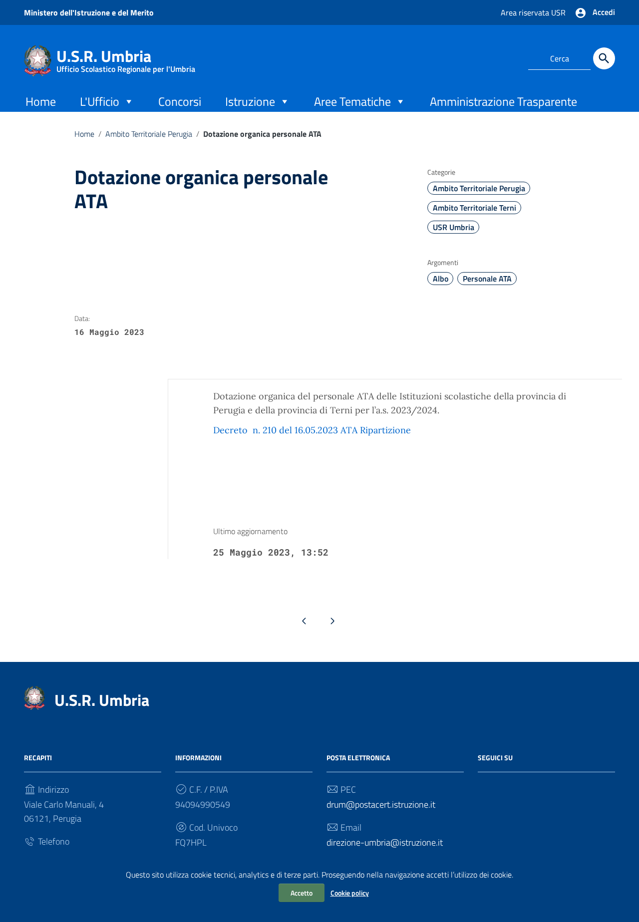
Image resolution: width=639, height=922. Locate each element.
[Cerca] (604, 58)
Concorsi (179, 101)
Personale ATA (487, 279)
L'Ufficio (99, 101)
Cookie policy (349, 893)
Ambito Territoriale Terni (474, 208)
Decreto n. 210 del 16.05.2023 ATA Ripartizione (312, 430)
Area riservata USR (533, 12)
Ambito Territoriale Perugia (148, 134)
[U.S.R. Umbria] (37, 59)
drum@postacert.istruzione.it (380, 804)
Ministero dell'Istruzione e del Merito (89, 12)
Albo (440, 279)
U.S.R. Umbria (125, 58)
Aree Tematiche (352, 101)
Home (40, 101)
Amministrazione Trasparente (503, 101)
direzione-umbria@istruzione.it (384, 842)
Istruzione (250, 101)
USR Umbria (453, 227)
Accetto (302, 893)
